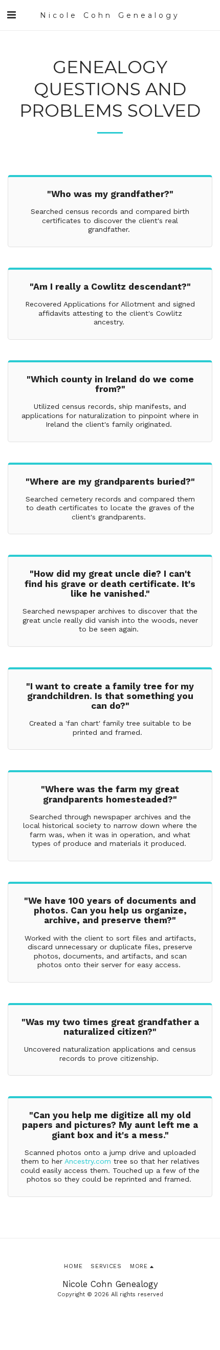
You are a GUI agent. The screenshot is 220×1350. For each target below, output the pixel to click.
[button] (11, 15)
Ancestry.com (87, 1161)
